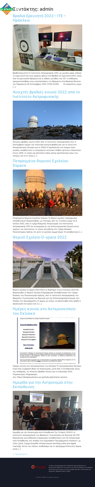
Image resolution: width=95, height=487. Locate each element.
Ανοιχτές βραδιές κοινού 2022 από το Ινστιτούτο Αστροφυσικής (46, 94)
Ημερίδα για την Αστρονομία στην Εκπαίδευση (43, 384)
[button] (18, 10)
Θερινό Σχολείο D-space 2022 (40, 237)
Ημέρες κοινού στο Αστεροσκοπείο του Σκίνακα (44, 311)
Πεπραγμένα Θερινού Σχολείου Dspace (40, 163)
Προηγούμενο (20, 454)
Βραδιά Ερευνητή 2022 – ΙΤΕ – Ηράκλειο (39, 18)
